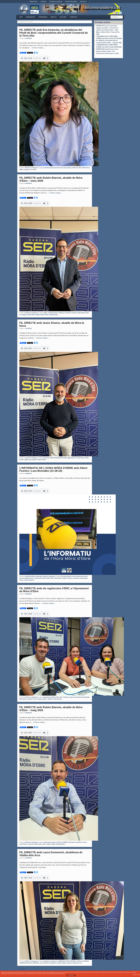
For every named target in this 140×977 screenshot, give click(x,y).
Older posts (22, 969)
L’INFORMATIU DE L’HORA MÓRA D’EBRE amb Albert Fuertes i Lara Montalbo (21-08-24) (53, 469)
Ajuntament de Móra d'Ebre (51, 697)
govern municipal (75, 697)
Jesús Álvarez (81, 458)
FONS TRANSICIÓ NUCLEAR (58, 458)
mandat (59, 963)
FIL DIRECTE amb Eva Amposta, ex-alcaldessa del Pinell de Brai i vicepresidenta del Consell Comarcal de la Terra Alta (53, 32)
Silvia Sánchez (57, 699)
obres (44, 844)
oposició (29, 699)
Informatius (30, 17)
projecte (69, 963)
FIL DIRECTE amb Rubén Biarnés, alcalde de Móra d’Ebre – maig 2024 (50, 709)
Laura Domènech (45, 963)
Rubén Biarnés (53, 314)
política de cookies (41, 973)
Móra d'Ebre (31, 314)
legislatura (53, 963)
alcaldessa (54, 961)
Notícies (45, 576)
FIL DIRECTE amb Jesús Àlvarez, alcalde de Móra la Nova (51, 324)
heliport (74, 313)
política (21, 169)
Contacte (43, 1)
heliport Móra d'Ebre (83, 313)
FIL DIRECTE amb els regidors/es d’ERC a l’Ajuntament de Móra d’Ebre (54, 590)
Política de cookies (71, 1)
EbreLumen (71, 842)
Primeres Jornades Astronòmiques (77, 578)
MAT (80, 167)
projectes (27, 169)
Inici (21, 17)
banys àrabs (67, 576)
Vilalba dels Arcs (77, 963)
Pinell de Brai (86, 167)
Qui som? (83, 1)
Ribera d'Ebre (45, 314)
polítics (53, 844)
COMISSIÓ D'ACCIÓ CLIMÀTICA (67, 961)
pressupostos (33, 459)
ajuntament (46, 961)
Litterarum (31, 844)
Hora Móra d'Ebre (30, 576)
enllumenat (62, 313)
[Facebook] (117, 13)
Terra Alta (33, 169)
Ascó (62, 576)
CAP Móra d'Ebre (53, 313)
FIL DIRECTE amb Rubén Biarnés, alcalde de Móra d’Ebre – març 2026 (50, 179)
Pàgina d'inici (33, 1)
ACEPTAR (71, 975)
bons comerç (52, 842)
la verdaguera (23, 314)
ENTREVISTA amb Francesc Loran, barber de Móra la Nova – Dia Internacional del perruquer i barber (107, 51)
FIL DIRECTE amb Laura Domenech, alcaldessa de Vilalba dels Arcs (50, 854)
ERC (61, 697)
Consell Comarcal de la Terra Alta (53, 167)
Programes (43, 17)
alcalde (45, 842)
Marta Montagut (85, 697)
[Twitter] (120, 13)
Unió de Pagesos (29, 580)
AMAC (45, 313)
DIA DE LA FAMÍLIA (62, 842)
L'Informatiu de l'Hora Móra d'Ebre (44, 578)
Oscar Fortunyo (37, 699)
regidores (50, 699)
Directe (53, 17)
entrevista (46, 458)
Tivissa (21, 580)
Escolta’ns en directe (56, 1)
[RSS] (114, 13)
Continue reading (38, 48)
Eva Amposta (68, 167)
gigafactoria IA (72, 458)
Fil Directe (28, 167)
